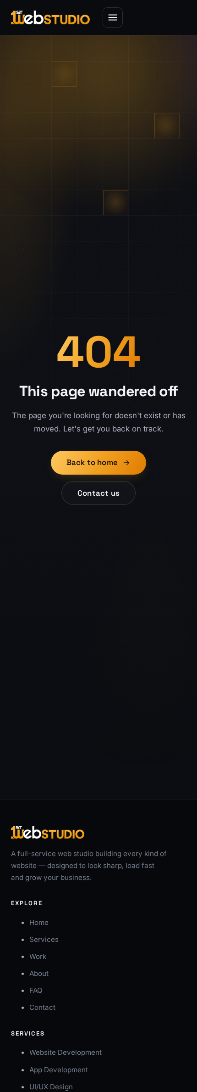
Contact (42, 1007)
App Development (58, 1069)
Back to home (92, 462)
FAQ (36, 990)
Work (37, 956)
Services (44, 939)
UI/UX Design (51, 1086)
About (39, 973)
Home (39, 922)
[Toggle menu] (113, 17)
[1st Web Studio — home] (50, 17)
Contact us (98, 493)
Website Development (65, 1052)
